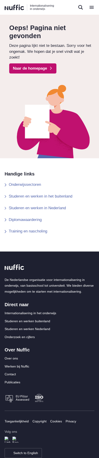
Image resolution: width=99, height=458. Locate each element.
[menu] (91, 7)
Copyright (39, 421)
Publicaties (12, 382)
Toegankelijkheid (17, 421)
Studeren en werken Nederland (27, 329)
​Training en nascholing (28, 231)
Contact (10, 374)
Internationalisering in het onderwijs (30, 313)
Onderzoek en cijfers (20, 337)
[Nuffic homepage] (14, 7)
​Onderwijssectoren (25, 184)
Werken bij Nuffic (17, 366)
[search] (80, 7)
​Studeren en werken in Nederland (37, 208)
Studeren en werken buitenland (27, 321)
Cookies (56, 421)
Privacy (71, 421)
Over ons (11, 358)
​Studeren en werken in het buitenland (40, 196)
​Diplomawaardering (25, 220)
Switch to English (25, 453)
